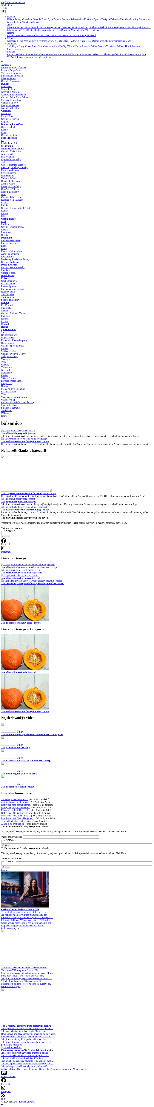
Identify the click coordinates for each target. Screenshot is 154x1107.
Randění (11, 35)
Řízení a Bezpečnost (11, 70)
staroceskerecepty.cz (10, 986)
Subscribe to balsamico (12, 515)
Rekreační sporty (9, 335)
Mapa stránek (79, 1069)
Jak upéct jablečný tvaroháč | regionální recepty (23, 1031)
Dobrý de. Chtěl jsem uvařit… (15, 813)
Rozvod (27, 35)
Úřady (4, 248)
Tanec (4, 394)
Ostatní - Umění (8, 391)
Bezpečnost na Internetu (45, 54)
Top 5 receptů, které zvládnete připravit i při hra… (27, 1025)
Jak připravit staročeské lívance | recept (21, 572)
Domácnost (144, 19)
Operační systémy (42, 57)
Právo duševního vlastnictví (14, 289)
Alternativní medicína (114, 41)
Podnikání (6, 237)
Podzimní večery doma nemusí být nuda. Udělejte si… (27, 917)
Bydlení (11, 16)
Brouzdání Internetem (82, 54)
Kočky (4, 129)
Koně (3, 132)
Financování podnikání (12, 251)
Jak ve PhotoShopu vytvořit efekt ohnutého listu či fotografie (32, 734)
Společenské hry (15, 49)
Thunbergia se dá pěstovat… (14, 799)
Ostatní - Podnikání (10, 262)
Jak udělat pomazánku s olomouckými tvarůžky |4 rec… (27, 1063)
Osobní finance (8, 219)
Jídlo (9, 24)
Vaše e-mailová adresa (11, 528)
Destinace (6, 113)
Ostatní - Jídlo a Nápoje (42, 27)
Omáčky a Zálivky (90, 30)
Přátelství (91, 35)
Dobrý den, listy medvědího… (15, 807)
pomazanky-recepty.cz (11, 1044)
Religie (4, 213)
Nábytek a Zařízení (31, 22)
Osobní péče (98, 41)
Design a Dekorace (110, 19)
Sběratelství (134, 46)
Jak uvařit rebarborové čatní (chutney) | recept (25, 441)
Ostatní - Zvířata (9, 135)
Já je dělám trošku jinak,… (13, 821)
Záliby (94, 46)
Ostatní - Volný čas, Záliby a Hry (113, 46)
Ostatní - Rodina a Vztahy (74, 35)
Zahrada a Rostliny (129, 19)
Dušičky (5, 364)
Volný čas (12, 43)
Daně (3, 221)
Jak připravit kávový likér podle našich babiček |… (25, 1039)
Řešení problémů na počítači (106, 54)
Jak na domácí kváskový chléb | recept (20, 622)
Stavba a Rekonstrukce (73, 19)
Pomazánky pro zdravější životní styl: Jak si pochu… (28, 1050)
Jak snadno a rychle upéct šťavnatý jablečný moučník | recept (32, 583)
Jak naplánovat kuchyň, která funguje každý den (24, 915)
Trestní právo (7, 297)
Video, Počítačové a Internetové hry (42, 46)
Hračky (63, 46)
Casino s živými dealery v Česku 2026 (20, 909)
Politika (4, 205)
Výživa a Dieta (55, 41)
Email (123, 54)
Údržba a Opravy (92, 19)
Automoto (6, 65)
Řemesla (86, 46)
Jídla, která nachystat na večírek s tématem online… (25, 1053)
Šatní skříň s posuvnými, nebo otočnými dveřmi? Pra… (27, 973)
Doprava (5, 121)
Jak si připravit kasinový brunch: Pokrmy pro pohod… (27, 1028)
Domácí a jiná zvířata (12, 124)
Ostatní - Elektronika (11, 151)
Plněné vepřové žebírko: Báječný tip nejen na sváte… (26, 1036)
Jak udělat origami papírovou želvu (19, 773)
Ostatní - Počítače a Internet (20, 54)
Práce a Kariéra (9, 264)
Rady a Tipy (7, 116)
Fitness (4, 348)
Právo (4, 278)
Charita (4, 202)
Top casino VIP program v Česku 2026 (19, 970)
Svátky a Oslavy (9, 351)
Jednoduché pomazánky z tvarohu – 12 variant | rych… (27, 1061)
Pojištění (5, 224)
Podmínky (55, 1069)
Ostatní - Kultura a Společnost (15, 208)
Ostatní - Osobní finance (12, 227)
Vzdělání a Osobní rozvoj (14, 397)
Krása (89, 41)
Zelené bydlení (14, 22)
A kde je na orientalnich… (13, 823)
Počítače (11, 51)
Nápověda (44, 1069)
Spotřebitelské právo (11, 299)
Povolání (5, 270)
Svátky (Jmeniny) (9, 356)
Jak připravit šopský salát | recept (18, 433)
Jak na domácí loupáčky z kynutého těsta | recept (26, 760)
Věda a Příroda (74, 46)
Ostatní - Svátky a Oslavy (13, 353)
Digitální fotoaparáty (11, 159)
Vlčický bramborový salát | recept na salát (21, 981)
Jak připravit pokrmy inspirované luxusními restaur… (26, 978)
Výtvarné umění (9, 378)
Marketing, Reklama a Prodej (15, 259)
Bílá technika (7, 156)
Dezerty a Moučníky (71, 30)
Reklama (33, 1069)
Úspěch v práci (8, 273)
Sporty (4, 332)
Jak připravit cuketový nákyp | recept (20, 578)
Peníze (4, 229)
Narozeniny (6, 372)
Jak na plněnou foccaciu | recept (17, 786)
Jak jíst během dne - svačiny (15, 747)
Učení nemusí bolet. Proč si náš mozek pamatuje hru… (27, 923)
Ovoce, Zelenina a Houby (66, 27)
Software (19, 57)
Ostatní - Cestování (10, 119)
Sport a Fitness (8, 329)
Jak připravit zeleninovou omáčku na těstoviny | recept (29, 567)
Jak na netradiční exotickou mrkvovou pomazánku (25, 1055)
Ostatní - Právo (8, 283)
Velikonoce (6, 367)
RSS (3, 1099)
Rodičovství (37, 35)
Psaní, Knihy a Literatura (13, 389)
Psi (2, 140)
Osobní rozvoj (8, 399)
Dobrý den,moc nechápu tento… (16, 805)
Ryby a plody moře (115, 27)
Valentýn (5, 359)
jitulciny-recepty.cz (10, 928)
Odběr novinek (8, 1076)
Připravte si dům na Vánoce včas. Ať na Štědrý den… (26, 920)
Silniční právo (7, 294)
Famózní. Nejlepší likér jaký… (15, 810)
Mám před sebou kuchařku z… (16, 815)
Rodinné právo (8, 291)
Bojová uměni (8, 337)
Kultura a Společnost (12, 200)
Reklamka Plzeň (27, 1101)
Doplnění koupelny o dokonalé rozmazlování (22, 925)
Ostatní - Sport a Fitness (12, 345)
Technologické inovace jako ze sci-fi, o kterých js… (25, 912)
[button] (2, 62)
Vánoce (5, 362)
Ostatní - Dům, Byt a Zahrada (47, 19)
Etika (3, 216)
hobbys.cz (6, 870)
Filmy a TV (6, 383)
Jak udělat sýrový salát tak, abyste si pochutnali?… (25, 1066)
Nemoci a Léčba (15, 41)
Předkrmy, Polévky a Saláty (92, 27)
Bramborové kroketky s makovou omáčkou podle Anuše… (29, 1034)
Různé (4, 327)
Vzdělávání (6, 410)
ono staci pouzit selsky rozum (15, 802)
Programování (64, 54)
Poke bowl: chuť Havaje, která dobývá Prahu (22, 975)
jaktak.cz (5, 1069)
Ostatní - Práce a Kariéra (13, 267)
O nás (24, 1069)
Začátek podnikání (10, 254)
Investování (6, 232)
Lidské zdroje (7, 256)
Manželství (48, 35)
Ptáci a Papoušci (9, 143)
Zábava (5, 413)
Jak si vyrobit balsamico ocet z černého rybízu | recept (28, 493)
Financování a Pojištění (12, 75)
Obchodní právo (9, 281)
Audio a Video (8, 154)
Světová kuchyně (133, 27)
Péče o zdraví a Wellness (35, 41)
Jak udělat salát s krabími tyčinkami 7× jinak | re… (25, 1058)
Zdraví (10, 38)
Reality (4, 235)
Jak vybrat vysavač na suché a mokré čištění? (24, 967)
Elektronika (7, 146)
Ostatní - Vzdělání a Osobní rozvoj (17, 402)
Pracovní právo (8, 286)
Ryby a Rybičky (9, 127)
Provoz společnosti (10, 243)
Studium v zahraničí (10, 407)
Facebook (6, 544)
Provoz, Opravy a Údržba (13, 67)
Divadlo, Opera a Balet (12, 381)
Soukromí (66, 1069)
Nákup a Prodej (8, 78)
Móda (128, 41)
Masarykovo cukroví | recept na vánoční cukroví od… (26, 983)
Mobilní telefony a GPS (12, 148)
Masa (28, 27)
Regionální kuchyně (37, 30)
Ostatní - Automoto (10, 81)
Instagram (6, 551)
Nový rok (5, 370)
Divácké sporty (8, 343)
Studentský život (9, 405)
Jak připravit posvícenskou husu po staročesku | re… (26, 1042)
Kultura (4, 210)
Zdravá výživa (54, 30)
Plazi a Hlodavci (9, 137)
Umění (4, 375)
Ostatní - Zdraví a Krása (74, 41)
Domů (4, 416)
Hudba (4, 386)
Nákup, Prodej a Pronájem (20, 19)
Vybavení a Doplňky (11, 73)
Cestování (6, 111)
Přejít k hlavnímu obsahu (13, 2)
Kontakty (15, 1069)
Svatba (58, 35)
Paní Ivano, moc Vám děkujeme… (17, 818)
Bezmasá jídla (7, 175)
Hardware (29, 57)
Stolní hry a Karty (16, 46)
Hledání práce (7, 275)
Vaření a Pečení (19, 30)
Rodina (10, 33)
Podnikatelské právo (10, 240)
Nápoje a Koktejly (16, 27)
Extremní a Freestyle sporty (14, 340)
